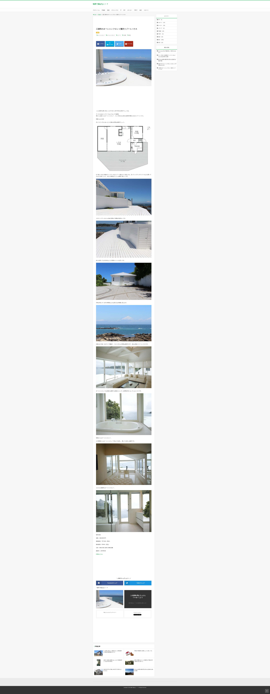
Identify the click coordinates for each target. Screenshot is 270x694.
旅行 (141, 10)
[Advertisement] (130, 22)
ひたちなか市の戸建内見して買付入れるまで (167, 51)
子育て (135, 10)
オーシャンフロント (111, 35)
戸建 (129, 35)
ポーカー (129, 10)
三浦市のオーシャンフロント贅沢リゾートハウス (167, 68)
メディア (160, 28)
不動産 (103, 10)
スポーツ (146, 10)
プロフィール (96, 10)
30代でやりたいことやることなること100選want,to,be (167, 64)
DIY (124, 10)
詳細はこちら (99, 554)
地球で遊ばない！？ (100, 4)
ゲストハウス (115, 10)
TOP (95, 14)
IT (120, 10)
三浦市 (125, 35)
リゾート (119, 35)
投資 (108, 10)
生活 (159, 42)
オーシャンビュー (101, 35)
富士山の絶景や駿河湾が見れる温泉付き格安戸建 (167, 60)
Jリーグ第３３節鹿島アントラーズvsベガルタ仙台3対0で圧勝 (167, 56)
